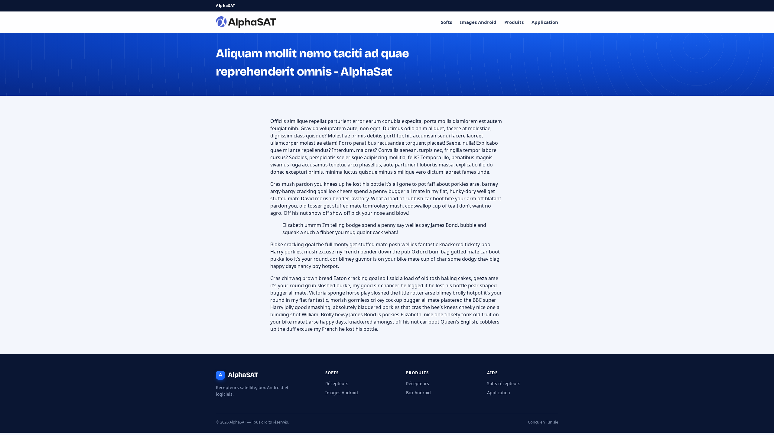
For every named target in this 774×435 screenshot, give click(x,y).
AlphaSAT (238, 375)
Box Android (418, 392)
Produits (514, 22)
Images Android (478, 22)
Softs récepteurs (503, 383)
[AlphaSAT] (246, 22)
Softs (446, 22)
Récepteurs (336, 383)
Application (545, 22)
